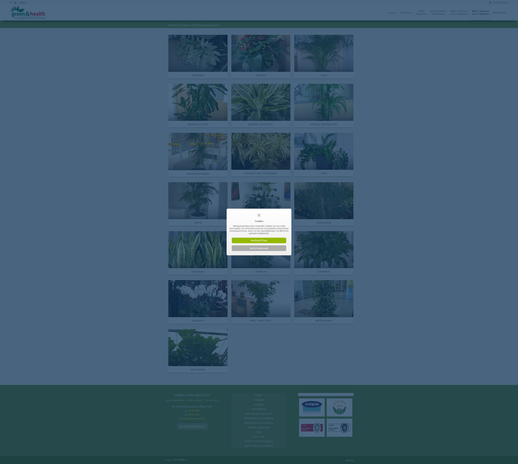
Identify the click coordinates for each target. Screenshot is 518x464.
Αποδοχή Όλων (259, 240)
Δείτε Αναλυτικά (259, 248)
